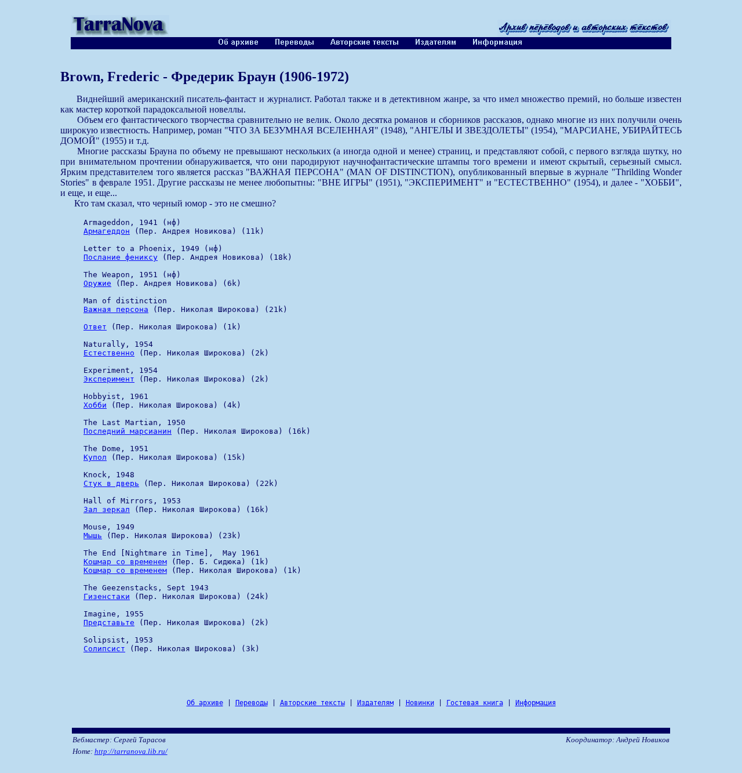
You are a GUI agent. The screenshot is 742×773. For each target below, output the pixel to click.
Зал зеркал (106, 509)
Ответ (95, 326)
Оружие (97, 283)
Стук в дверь (111, 483)
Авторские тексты (312, 703)
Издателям (375, 703)
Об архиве (205, 703)
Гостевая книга (474, 703)
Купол (95, 457)
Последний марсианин (127, 431)
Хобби (95, 405)
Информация (535, 703)
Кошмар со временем (125, 561)
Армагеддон (106, 231)
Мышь (92, 535)
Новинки (420, 703)
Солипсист (104, 648)
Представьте (108, 622)
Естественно (108, 353)
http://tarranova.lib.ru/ (131, 751)
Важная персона (115, 309)
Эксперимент (108, 379)
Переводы (251, 703)
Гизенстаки (106, 596)
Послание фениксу (120, 257)
